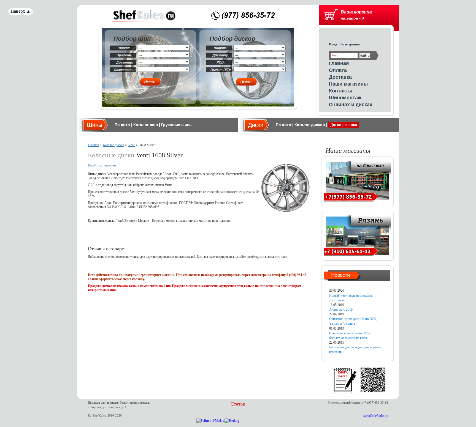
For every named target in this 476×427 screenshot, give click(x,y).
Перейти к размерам (102, 165)
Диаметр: (124, 62)
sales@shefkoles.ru (375, 416)
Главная (339, 63)
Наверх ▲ (20, 11)
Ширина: (125, 48)
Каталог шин (145, 124)
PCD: (221, 62)
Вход (333, 44)
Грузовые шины (177, 124)
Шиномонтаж (345, 97)
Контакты (340, 90)
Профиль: (125, 55)
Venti (131, 145)
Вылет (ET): (220, 69)
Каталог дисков (309, 124)
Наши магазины (348, 83)
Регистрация (349, 44)
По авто (122, 124)
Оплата (338, 69)
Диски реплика (343, 125)
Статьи (238, 404)
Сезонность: (125, 69)
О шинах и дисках (350, 104)
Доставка (340, 76)
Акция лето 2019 (341, 309)
